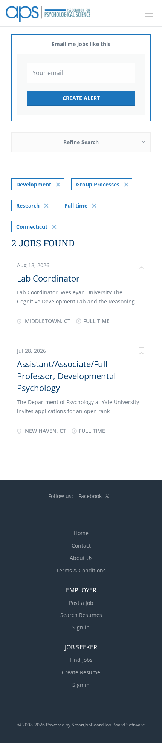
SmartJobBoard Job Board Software (108, 724)
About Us (81, 557)
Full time (75, 205)
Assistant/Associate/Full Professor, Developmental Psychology (66, 375)
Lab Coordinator (48, 278)
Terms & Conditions (81, 570)
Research (28, 205)
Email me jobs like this (81, 44)
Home (81, 533)
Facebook (90, 496)
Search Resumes (81, 614)
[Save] (141, 266)
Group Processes (97, 184)
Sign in (81, 627)
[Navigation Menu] (149, 13)
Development (33, 184)
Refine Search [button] (81, 142)
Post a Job (81, 602)
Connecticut (31, 226)
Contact (81, 545)
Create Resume (81, 672)
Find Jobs (81, 659)
